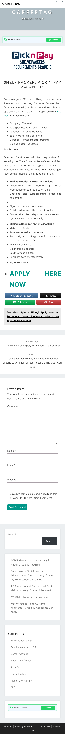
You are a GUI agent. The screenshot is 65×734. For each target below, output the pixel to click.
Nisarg (32, 730)
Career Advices (19, 653)
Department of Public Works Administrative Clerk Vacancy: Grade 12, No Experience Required (32, 575)
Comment (13, 406)
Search (12, 534)
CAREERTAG (11, 4)
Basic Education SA (22, 640)
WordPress (44, 726)
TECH (14, 687)
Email (11, 464)
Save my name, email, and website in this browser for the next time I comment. (33, 495)
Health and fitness (21, 660)
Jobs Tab (16, 667)
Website (11, 479)
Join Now (55, 40)
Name (11, 450)
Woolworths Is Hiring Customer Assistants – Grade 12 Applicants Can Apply (32, 607)
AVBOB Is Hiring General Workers (29, 597)
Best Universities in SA (23, 647)
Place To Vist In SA (21, 680)
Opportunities (18, 673)
